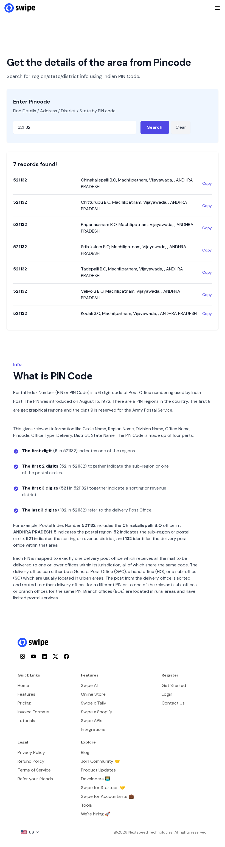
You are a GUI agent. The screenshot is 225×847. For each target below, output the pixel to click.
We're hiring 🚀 (95, 814)
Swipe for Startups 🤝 (103, 787)
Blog (85, 752)
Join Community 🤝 (100, 761)
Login (167, 694)
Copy (207, 183)
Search (154, 127)
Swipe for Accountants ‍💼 (107, 796)
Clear (181, 127)
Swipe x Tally (93, 703)
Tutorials (26, 720)
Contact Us (173, 703)
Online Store (93, 694)
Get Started (174, 685)
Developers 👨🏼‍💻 (95, 779)
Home (23, 685)
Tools (86, 805)
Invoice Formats (33, 712)
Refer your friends (35, 779)
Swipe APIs (91, 720)
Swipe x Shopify (96, 712)
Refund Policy (31, 761)
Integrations (93, 729)
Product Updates (98, 770)
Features (26, 694)
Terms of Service (34, 770)
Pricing (24, 703)
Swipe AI (89, 685)
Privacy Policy (31, 752)
